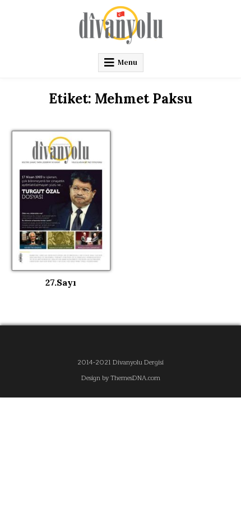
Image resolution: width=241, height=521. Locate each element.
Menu (127, 62)
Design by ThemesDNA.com (120, 378)
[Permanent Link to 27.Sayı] (61, 200)
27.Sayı (60, 282)
